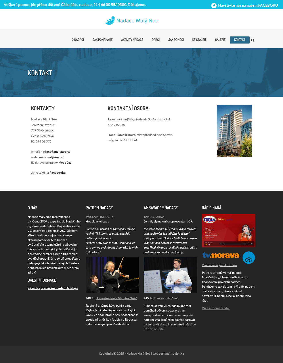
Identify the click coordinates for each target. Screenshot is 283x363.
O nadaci (78, 40)
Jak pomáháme (102, 40)
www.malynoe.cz (50, 157)
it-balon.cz (176, 353)
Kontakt (239, 40)
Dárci (156, 40)
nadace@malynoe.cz (55, 151)
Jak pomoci (176, 40)
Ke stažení (199, 40)
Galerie (220, 40)
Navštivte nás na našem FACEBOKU (248, 5)
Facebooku (58, 172)
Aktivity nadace (132, 40)
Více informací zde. (215, 308)
